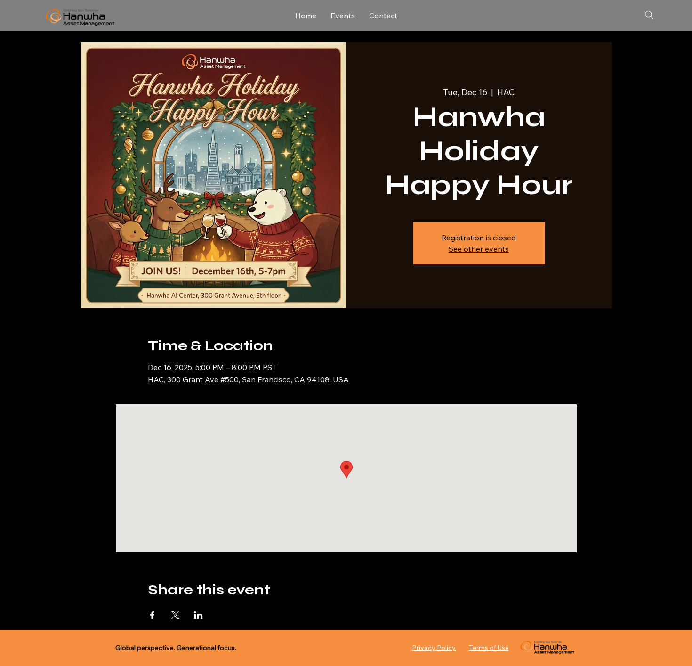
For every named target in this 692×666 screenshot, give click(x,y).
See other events (479, 249)
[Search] (649, 15)
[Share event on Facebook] (152, 615)
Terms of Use (489, 647)
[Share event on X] (175, 615)
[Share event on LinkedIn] (198, 615)
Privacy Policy (434, 647)
